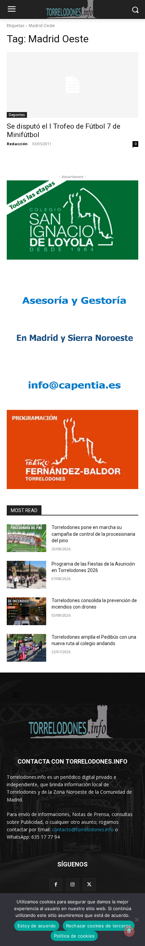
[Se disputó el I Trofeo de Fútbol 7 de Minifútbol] (72, 85)
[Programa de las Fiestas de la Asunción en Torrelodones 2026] (26, 575)
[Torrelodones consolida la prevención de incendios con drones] (26, 611)
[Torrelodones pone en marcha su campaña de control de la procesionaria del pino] (26, 538)
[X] (89, 884)
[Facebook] (55, 884)
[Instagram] (72, 884)
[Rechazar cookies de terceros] (136, 919)
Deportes (17, 114)
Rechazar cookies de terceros (98, 925)
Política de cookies (74, 936)
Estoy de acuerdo (37, 925)
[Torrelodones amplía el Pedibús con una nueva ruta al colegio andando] (26, 648)
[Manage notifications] (129, 931)
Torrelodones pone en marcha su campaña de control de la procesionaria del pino (93, 534)
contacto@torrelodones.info (83, 829)
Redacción (17, 143)
